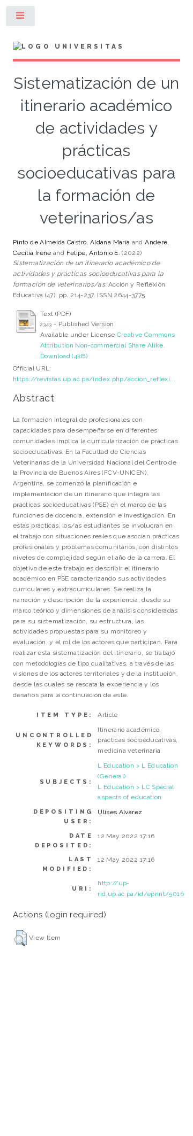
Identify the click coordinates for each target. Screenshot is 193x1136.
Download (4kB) (63, 356)
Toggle (21, 18)
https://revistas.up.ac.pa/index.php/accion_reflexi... (94, 379)
